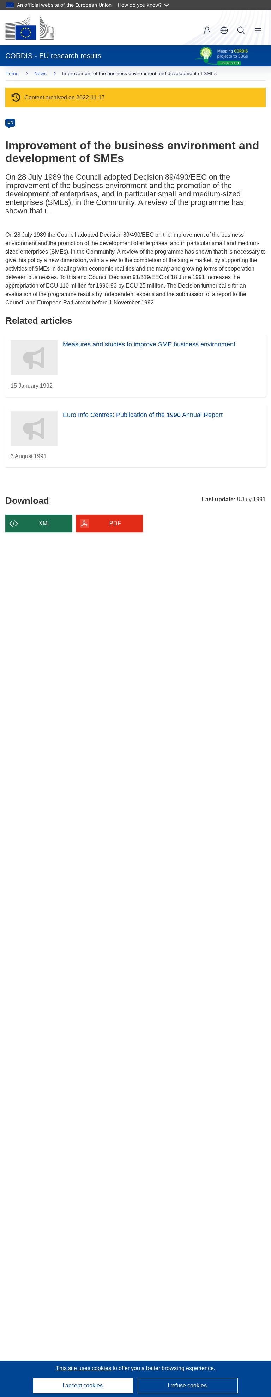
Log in (207, 30)
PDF (115, 523)
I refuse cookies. (188, 1386)
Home (12, 73)
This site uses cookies (84, 1368)
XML (44, 523)
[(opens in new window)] (29, 28)
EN (10, 122)
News (40, 73)
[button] (224, 30)
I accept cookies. (83, 1386)
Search (241, 30)
